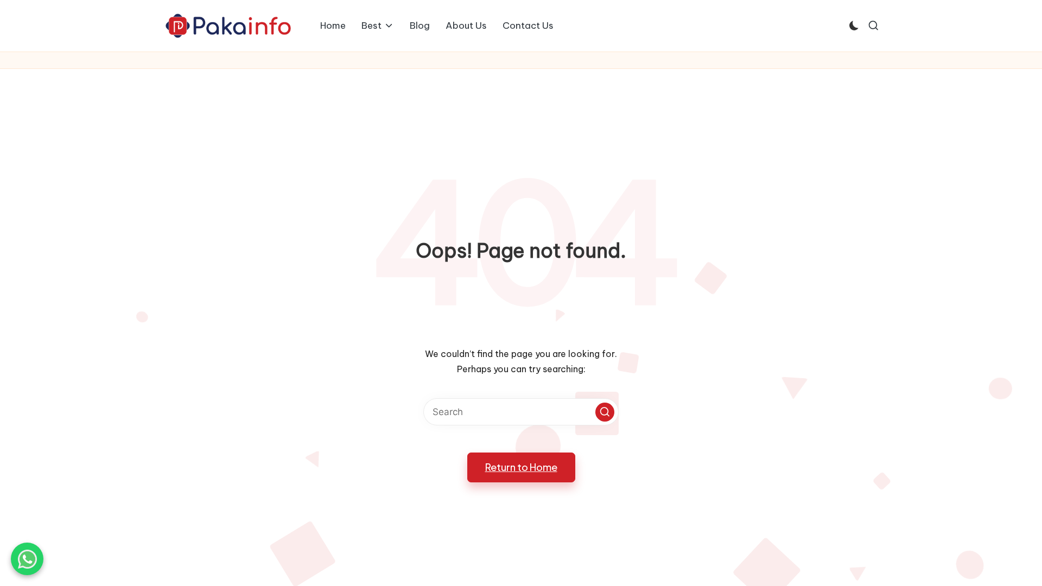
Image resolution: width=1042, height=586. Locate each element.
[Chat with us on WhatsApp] (27, 559)
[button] (604, 412)
